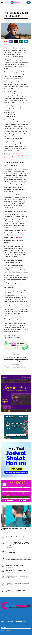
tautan (18, 237)
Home (5, 10)
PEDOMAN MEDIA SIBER (21, 621)
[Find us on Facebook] (1, 630)
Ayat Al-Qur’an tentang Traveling (15, 565)
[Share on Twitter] (16, 41)
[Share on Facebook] (11, 41)
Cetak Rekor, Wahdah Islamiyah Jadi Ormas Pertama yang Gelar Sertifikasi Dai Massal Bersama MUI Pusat (17, 544)
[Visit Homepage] (15, 2)
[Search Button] (24, 2)
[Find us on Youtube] (8, 630)
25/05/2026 (6, 20)
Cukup (13, 335)
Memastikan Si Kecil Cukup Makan (12, 337)
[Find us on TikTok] (10, 630)
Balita (9, 335)
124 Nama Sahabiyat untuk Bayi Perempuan (18, 537)
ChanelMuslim (11, 613)
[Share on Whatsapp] (21, 41)
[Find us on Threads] (12, 630)
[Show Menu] (2, 2)
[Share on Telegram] (26, 41)
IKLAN (2, 621)
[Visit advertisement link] (16, 345)
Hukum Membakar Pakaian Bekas (15, 570)
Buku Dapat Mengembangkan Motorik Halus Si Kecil (15, 156)
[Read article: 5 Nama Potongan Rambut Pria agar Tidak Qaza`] (16, 515)
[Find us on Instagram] (5, 630)
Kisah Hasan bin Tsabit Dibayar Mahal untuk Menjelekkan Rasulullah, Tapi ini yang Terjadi (18, 558)
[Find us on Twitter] (3, 630)
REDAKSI (4, 623)
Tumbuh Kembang (12, 10)
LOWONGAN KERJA (13, 623)
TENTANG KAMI (9, 621)
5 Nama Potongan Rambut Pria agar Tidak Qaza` (14, 529)
